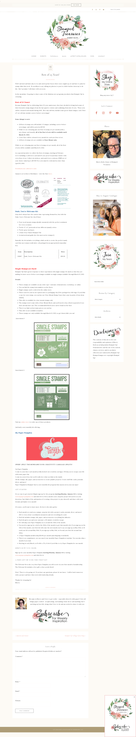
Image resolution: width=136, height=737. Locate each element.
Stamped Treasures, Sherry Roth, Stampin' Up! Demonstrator (68, 32)
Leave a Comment (50, 587)
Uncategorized (50, 79)
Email (17, 691)
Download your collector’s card (25, 168)
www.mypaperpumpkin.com (24, 496)
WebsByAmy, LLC (78, 729)
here (50, 174)
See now (76, 5)
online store (25, 422)
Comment (19, 656)
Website (18, 700)
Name (17, 682)
